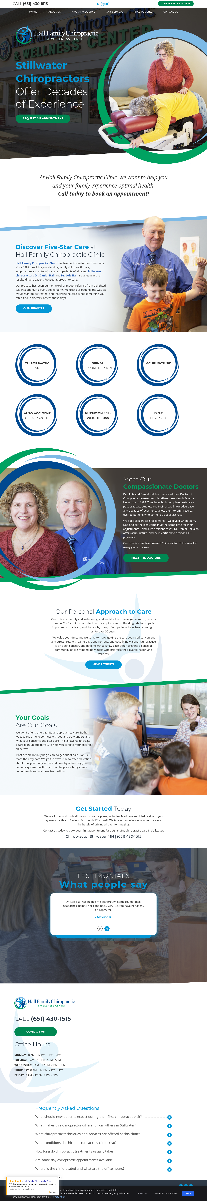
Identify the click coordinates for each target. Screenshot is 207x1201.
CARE (37, 366)
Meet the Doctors (83, 11)
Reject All (142, 1193)
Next (107, 928)
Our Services (114, 11)
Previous (100, 928)
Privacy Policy (58, 1196)
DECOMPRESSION (98, 366)
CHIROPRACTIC (37, 416)
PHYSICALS (158, 416)
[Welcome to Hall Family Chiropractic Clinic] (57, 43)
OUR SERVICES (33, 308)
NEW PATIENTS (103, 664)
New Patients (143, 11)
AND (98, 415)
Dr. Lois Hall (69, 275)
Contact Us (170, 11)
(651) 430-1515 (35, 4)
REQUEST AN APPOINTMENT (43, 118)
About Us (54, 11)
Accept (188, 1193)
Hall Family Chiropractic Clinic (36, 263)
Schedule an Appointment (176, 4)
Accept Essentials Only (166, 1193)
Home (33, 11)
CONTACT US (35, 1031)
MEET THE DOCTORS (146, 557)
